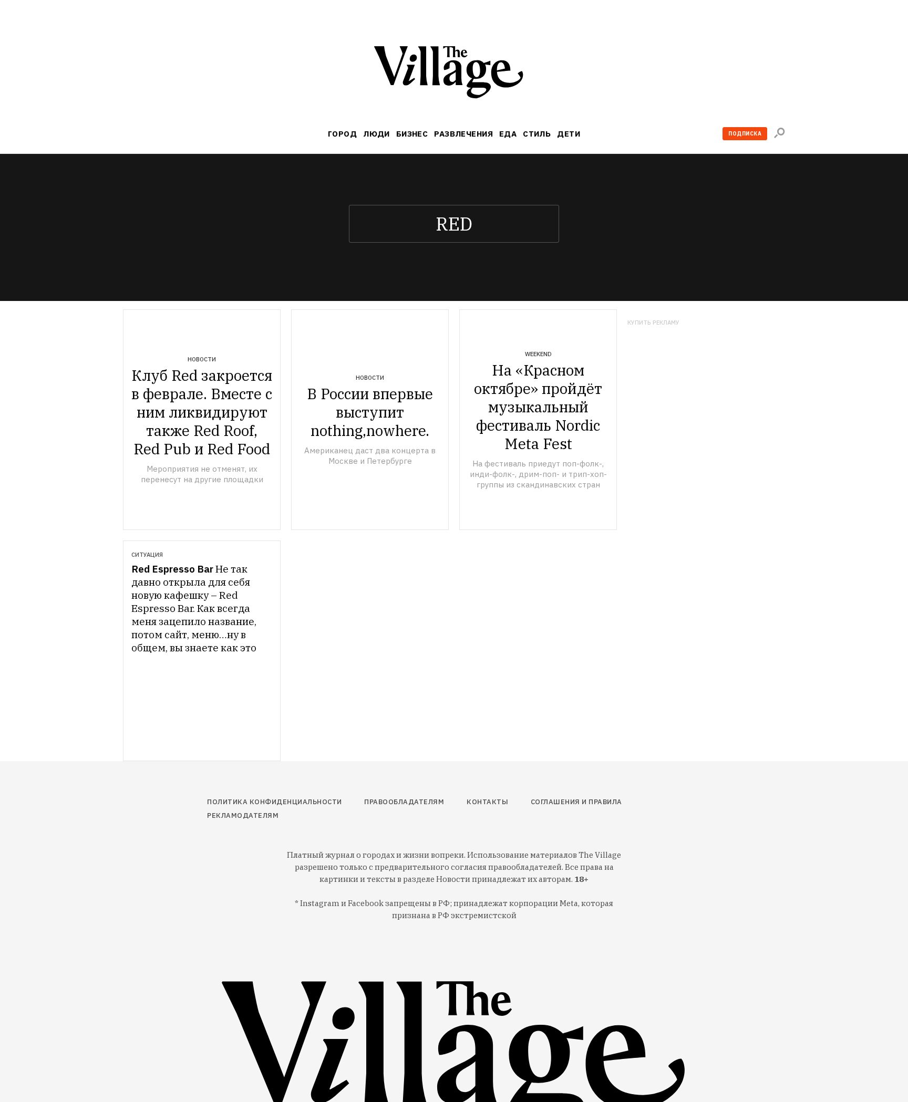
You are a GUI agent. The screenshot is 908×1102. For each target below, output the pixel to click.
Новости (202, 359)
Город (342, 133)
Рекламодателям (242, 815)
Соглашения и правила (576, 801)
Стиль (537, 133)
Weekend (538, 354)
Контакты (487, 801)
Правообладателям (404, 801)
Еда (508, 133)
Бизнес (412, 133)
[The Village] (454, 74)
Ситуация (147, 554)
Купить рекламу (653, 323)
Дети (568, 133)
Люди (376, 133)
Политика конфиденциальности (274, 801)
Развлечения (463, 133)
